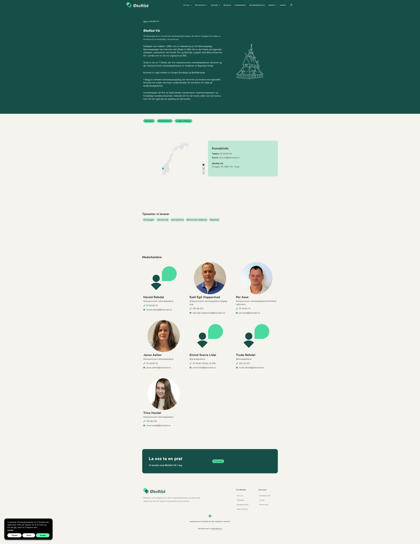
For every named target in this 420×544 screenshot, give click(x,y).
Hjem (145, 21)
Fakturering (162, 219)
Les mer (10, 530)
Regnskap (214, 219)
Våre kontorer (200, 5)
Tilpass (14, 535)
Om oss (240, 496)
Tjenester (214, 5)
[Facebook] (210, 516)
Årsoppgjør (148, 219)
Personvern (264, 504)
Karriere (283, 5)
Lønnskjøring (177, 219)
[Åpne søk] (291, 5)
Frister (261, 500)
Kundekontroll (264, 496)
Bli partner (227, 5)
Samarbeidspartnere (257, 5)
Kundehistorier (240, 5)
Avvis (28, 535)
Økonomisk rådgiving (197, 219)
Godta (43, 535)
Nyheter (271, 5)
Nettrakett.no (217, 529)
